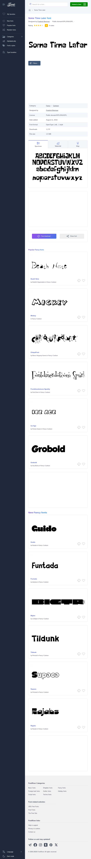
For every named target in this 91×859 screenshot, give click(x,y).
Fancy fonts (62, 788)
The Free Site (32, 813)
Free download (45, 236)
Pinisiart (34, 655)
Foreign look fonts (34, 791)
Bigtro (33, 615)
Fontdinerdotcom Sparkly (40, 389)
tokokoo (34, 582)
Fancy (48, 106)
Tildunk (33, 652)
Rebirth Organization (38, 282)
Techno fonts (47, 794)
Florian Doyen (36, 429)
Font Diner (35, 392)
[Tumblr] (45, 846)
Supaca (33, 689)
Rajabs (33, 726)
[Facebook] (35, 846)
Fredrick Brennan (44, 21)
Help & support (33, 825)
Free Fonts (31, 810)
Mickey (33, 316)
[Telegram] (30, 846)
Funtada (34, 579)
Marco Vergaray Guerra (39, 355)
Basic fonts (32, 788)
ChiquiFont (35, 352)
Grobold (34, 462)
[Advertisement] (58, 84)
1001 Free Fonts (33, 806)
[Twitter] (56, 846)
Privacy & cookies (34, 828)
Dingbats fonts (47, 788)
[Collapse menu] (3, 4)
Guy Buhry (35, 465)
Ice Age (33, 426)
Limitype (35, 619)
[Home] (29, 10)
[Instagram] (40, 846)
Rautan (34, 545)
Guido (33, 542)
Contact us (31, 832)
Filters (35, 63)
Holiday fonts (62, 791)
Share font (73, 236)
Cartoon (56, 106)
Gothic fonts (47, 791)
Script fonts (32, 794)
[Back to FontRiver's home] (10, 4)
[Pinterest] (51, 846)
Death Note (35, 279)
